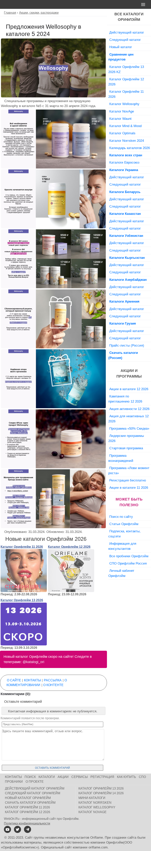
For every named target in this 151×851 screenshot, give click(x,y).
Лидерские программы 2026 (126, 438)
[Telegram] (27, 829)
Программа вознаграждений (120, 458)
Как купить (126, 777)
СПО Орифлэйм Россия (128, 563)
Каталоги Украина (123, 170)
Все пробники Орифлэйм (128, 556)
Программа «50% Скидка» (129, 428)
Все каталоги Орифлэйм (129, 17)
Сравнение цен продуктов (121, 56)
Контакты (32, 680)
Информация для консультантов (122, 546)
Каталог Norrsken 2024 (126, 141)
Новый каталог (120, 47)
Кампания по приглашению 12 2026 (125, 398)
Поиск (30, 777)
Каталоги (47, 777)
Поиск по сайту (121, 517)
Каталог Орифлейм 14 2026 (101, 793)
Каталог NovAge (121, 111)
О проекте (35, 781)
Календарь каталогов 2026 (129, 148)
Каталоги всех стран (125, 155)
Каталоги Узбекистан (126, 236)
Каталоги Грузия (122, 323)
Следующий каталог (125, 40)
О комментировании (36, 683)
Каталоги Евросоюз (124, 162)
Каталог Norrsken (94, 802)
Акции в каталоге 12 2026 (128, 389)
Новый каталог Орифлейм (28, 798)
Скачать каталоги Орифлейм (30, 802)
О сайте (14, 680)
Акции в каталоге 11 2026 (128, 488)
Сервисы (79, 777)
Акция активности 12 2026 (129, 409)
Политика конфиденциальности (27, 823)
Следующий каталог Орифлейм (32, 793)
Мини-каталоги (91, 798)
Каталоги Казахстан (125, 214)
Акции (63, 777)
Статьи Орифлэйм (123, 524)
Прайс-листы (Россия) (126, 345)
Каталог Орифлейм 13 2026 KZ (126, 69)
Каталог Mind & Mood (125, 126)
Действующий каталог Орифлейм (34, 788)
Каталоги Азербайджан (128, 280)
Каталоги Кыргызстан (127, 258)
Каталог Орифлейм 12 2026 (69, 546)
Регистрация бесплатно (127, 480)
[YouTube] (7, 829)
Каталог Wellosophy (124, 104)
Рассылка (53, 680)
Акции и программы (129, 373)
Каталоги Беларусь (124, 192)
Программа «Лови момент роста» (128, 470)
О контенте (53, 685)
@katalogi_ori (33, 662)
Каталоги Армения (124, 301)
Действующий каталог (126, 32)
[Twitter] (17, 829)
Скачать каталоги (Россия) (123, 355)
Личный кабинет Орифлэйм (121, 573)
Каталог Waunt (120, 119)
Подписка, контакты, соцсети (124, 533)
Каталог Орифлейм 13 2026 (22, 600)
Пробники (14, 781)
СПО (142, 777)
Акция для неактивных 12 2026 (128, 418)
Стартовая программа (126, 448)
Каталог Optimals (122, 133)
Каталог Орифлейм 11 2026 (22, 546)
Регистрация (102, 777)
